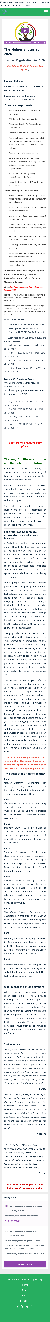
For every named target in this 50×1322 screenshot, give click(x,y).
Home (25, 1284)
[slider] (23, 42)
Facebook (25, 1300)
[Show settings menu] (39, 42)
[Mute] (35, 42)
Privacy (25, 1295)
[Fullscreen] (44, 42)
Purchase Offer (25, 1264)
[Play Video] (6, 42)
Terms (25, 1290)
